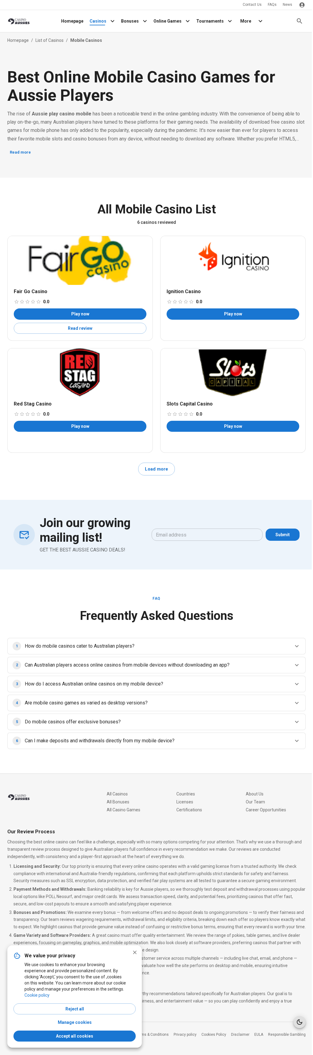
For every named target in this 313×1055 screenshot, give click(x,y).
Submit (282, 534)
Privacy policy (185, 1034)
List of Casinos (49, 40)
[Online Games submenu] (188, 21)
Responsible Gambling (287, 1034)
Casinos (98, 21)
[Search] (299, 21)
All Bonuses (118, 801)
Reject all (74, 1008)
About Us (254, 793)
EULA (258, 1034)
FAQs (272, 4)
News (287, 4)
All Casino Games (123, 809)
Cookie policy (37, 995)
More (245, 21)
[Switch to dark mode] (299, 1022)
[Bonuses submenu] (145, 21)
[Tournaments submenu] (230, 21)
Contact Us (252, 4)
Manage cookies (75, 1022)
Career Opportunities (266, 809)
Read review (80, 328)
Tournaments (210, 21)
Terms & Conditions (152, 1034)
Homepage (72, 21)
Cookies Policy (213, 1034)
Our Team (255, 801)
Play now (80, 313)
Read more (20, 152)
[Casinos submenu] (112, 21)
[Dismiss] (134, 952)
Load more (156, 469)
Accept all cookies (74, 1036)
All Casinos (117, 793)
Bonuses (130, 21)
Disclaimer (240, 1034)
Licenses (184, 801)
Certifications (189, 809)
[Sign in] (302, 5)
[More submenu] (260, 21)
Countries (185, 793)
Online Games (167, 21)
